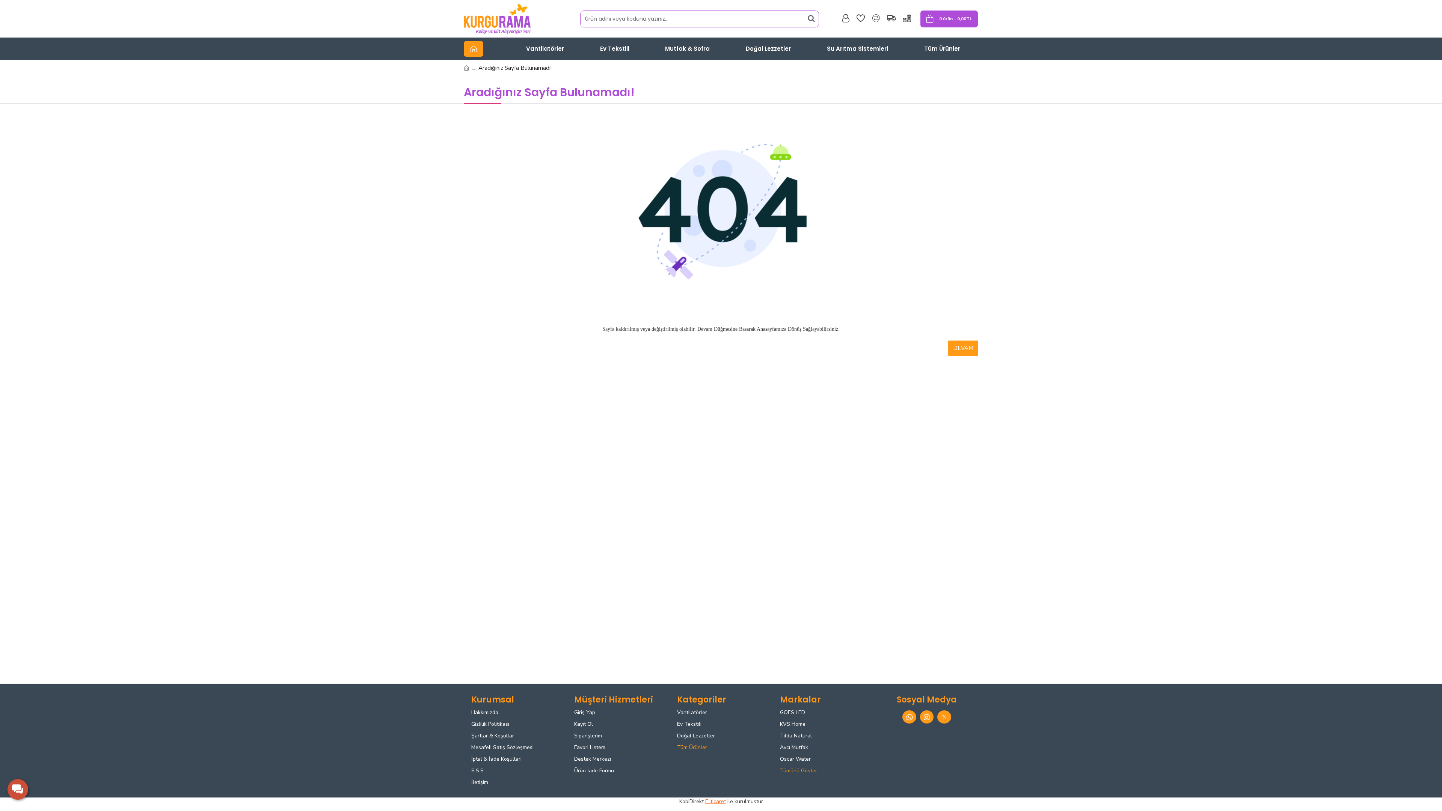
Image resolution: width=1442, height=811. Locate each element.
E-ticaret (715, 801)
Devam (963, 348)
